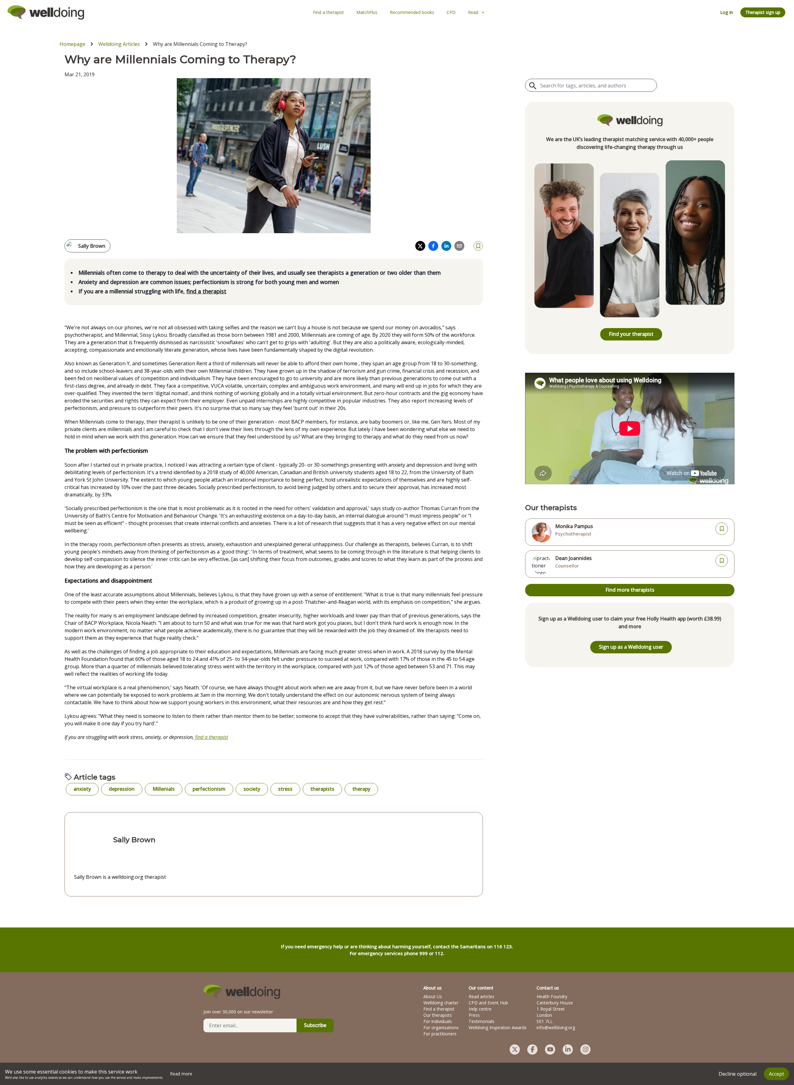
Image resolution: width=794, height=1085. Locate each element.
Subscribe (315, 1025)
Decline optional (737, 1073)
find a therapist (206, 291)
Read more (181, 1074)
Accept (776, 1073)
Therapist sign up (762, 12)
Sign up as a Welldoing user (631, 646)
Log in (726, 12)
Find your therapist (631, 334)
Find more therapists (629, 589)
